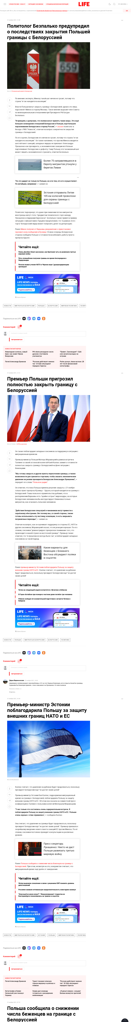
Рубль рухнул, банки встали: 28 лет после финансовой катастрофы (72, 363)
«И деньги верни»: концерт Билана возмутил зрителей (70, 992)
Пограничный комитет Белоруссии (22, 91)
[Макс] (29, 319)
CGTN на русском (22, 444)
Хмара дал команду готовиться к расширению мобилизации (42, 993)
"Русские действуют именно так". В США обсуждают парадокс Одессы (43, 363)
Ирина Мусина (21, 297)
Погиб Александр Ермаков (15, 361)
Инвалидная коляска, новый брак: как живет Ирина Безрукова (16, 354)
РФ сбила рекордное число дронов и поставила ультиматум (42, 354)
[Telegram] (34, 319)
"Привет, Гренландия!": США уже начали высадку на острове (70, 354)
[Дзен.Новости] (24, 319)
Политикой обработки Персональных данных (52, 11)
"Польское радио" (40, 482)
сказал (60, 126)
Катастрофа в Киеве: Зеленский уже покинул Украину (14, 993)
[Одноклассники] (44, 319)
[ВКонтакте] (39, 319)
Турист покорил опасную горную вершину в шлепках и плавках (43, 983)
